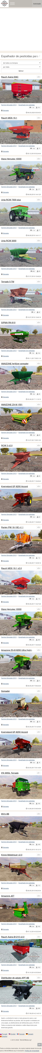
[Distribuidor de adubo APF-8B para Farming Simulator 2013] (21, 992)
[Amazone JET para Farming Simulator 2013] (21, 910)
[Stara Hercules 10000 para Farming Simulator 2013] (21, 623)
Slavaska (6, 110)
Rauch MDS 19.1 (9, 118)
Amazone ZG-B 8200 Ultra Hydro (16, 650)
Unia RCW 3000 (8, 240)
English (13, 1034)
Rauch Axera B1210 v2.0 (12, 937)
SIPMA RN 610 (8, 322)
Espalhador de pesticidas (27, 105)
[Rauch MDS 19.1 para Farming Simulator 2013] (21, 132)
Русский (4, 1034)
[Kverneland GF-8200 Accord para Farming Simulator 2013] (21, 501)
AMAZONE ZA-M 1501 (12, 404)
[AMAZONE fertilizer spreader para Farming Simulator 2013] (21, 378)
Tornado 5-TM (7, 281)
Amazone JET (7, 896)
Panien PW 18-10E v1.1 (12, 527)
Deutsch (30, 1034)
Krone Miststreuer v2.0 (11, 855)
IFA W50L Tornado (10, 773)
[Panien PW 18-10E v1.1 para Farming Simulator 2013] (21, 542)
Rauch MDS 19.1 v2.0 (11, 568)
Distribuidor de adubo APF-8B (15, 978)
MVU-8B (5, 814)
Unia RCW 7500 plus (11, 200)
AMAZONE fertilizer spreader (14, 363)
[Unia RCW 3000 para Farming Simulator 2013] (21, 255)
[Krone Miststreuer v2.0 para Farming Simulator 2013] (21, 869)
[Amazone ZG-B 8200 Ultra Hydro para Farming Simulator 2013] (21, 664)
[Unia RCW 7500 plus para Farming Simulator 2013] (21, 214)
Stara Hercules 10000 (11, 159)
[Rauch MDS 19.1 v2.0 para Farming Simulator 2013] (21, 582)
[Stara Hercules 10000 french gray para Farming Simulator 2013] (21, 173)
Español (4, 1036)
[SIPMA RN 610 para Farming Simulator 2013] (21, 337)
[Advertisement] (21, 29)
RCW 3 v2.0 (6, 445)
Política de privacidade (32, 1051)
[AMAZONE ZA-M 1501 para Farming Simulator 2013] (21, 419)
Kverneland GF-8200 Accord (14, 486)
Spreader (5, 691)
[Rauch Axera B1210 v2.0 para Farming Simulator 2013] (21, 951)
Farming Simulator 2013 (8, 105)
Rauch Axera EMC (9, 77)
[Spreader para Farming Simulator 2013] (21, 705)
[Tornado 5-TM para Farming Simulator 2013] (21, 296)
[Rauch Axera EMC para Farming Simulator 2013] (21, 91)
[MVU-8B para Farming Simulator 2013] (21, 828)
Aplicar (21, 71)
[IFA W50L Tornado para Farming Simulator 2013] (21, 787)
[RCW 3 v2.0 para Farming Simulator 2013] (21, 460)
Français (21, 1034)
